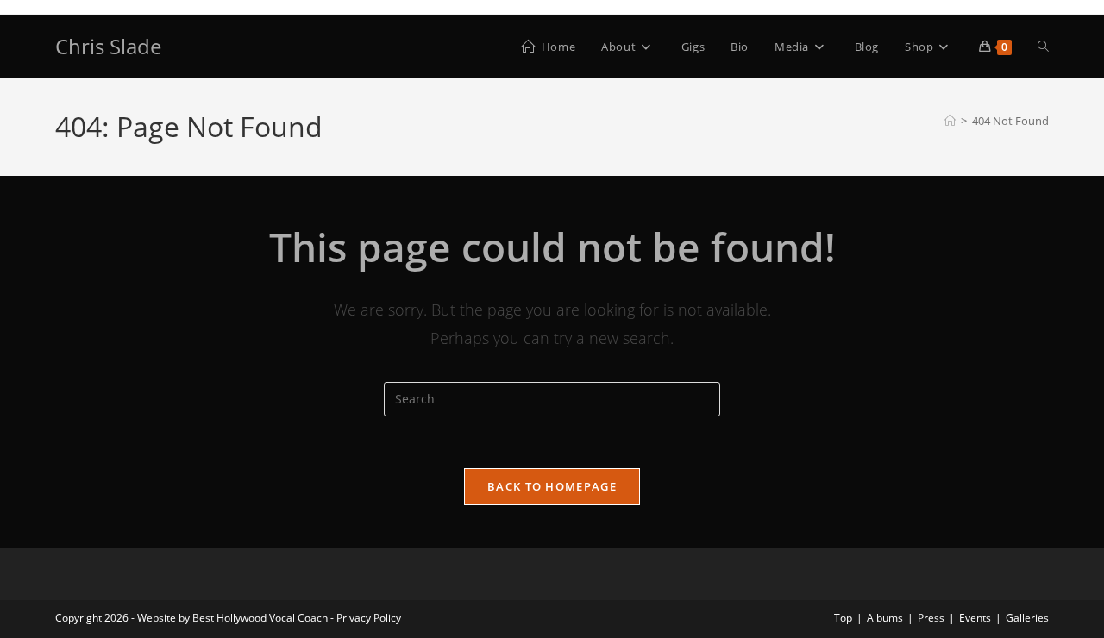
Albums (885, 617)
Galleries (1027, 617)
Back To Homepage (552, 486)
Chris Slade (108, 46)
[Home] (950, 120)
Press (931, 617)
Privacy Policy (368, 617)
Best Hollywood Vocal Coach (260, 617)
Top (843, 617)
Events (975, 617)
